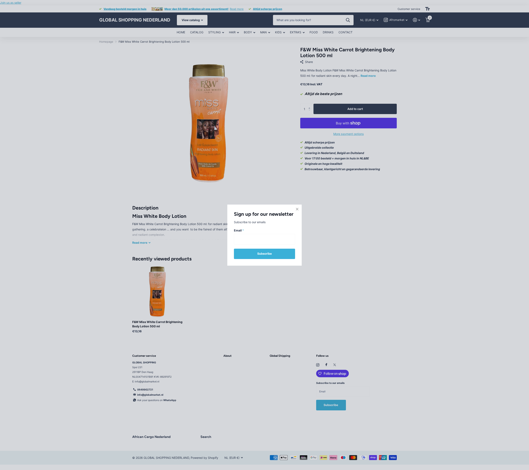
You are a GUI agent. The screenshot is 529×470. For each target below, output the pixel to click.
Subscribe (264, 253)
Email (239, 230)
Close (297, 209)
